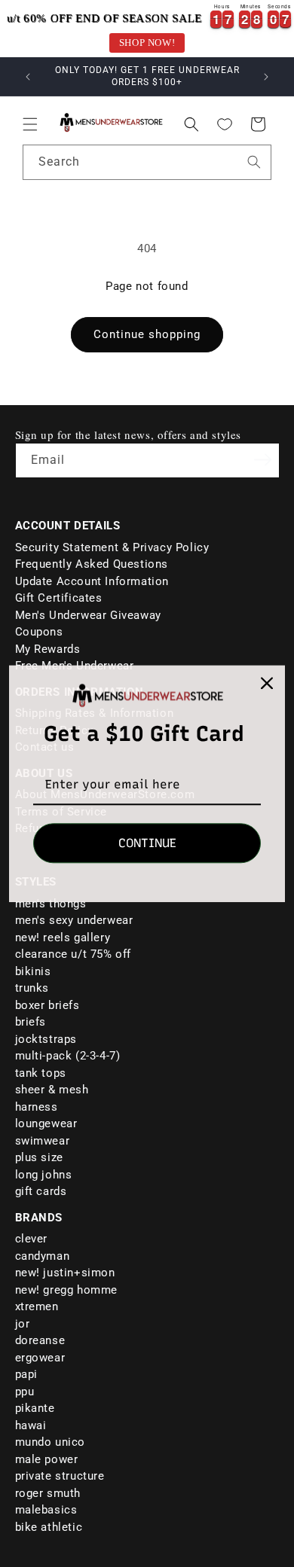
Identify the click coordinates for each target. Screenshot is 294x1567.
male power (46, 1459)
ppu (25, 1391)
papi (26, 1374)
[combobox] (147, 162)
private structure (60, 1476)
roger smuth (48, 1493)
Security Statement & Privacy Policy (112, 547)
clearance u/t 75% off (73, 954)
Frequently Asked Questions (92, 564)
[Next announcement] (266, 76)
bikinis (33, 971)
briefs (31, 1022)
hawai (31, 1425)
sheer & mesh (52, 1089)
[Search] (254, 161)
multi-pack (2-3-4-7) (68, 1055)
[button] (30, 124)
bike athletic (49, 1527)
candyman (42, 1256)
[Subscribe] (263, 459)
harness (36, 1107)
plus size (39, 1157)
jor (22, 1324)
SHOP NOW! (147, 42)
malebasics (46, 1510)
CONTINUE (147, 843)
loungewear (46, 1123)
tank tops (40, 1073)
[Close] (267, 683)
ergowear (40, 1357)
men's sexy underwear (74, 920)
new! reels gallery (63, 937)
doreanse (40, 1340)
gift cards (41, 1191)
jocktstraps (46, 1039)
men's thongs (51, 903)
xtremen (37, 1306)
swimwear (42, 1141)
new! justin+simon (65, 1272)
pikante (35, 1408)
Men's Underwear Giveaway (88, 615)
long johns (43, 1174)
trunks (32, 988)
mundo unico (50, 1442)
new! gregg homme (66, 1290)
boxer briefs (47, 1005)
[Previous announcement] (27, 76)
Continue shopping (147, 334)
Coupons (39, 632)
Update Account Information (92, 581)
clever (31, 1238)
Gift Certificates (59, 598)
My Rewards (48, 649)
